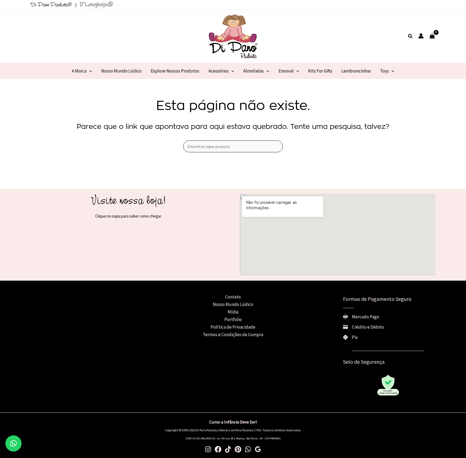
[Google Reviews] (258, 449)
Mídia (233, 312)
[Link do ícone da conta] (421, 36)
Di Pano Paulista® (51, 5)
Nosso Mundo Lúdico (233, 304)
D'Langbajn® (96, 4)
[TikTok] (228, 449)
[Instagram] (208, 449)
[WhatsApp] (248, 449)
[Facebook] (218, 449)
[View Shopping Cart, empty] (432, 36)
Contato (233, 297)
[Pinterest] (238, 449)
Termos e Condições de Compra (233, 335)
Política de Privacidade (233, 327)
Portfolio (233, 319)
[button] (410, 36)
